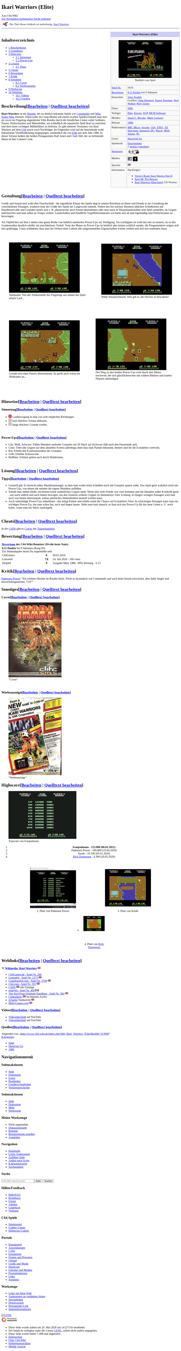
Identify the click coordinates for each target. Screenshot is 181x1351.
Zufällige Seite (16, 1157)
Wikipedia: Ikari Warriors (21, 968)
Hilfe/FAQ (14, 1194)
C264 (11, 1250)
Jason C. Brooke (137, 117)
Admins (12, 1204)
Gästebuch (14, 1207)
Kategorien (7, 1036)
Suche (5, 1174)
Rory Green (143, 103)
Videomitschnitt (17, 1016)
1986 (130, 122)
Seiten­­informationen (19, 1309)
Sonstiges (13, 1279)
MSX (167, 130)
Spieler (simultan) (139, 146)
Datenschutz (15, 1336)
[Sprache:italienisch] (37, 990)
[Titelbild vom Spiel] (145, 76)
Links (11, 1276)
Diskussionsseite (17, 1127)
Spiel (11, 1042)
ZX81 (160, 127)
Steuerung (117, 151)
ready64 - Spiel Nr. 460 (21, 990)
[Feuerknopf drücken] (10, 420)
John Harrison (146, 100)
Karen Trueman (163, 100)
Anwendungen (16, 1247)
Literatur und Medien (20, 1270)
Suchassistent (15, 1166)
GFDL (58, 1330)
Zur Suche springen (40, 18)
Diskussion (14, 1074)
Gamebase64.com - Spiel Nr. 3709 (27, 980)
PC (138, 133)
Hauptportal (15, 1244)
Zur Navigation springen (15, 18)
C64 (153, 127)
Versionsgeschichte (19, 1087)
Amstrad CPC (146, 130)
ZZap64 (12, 999)
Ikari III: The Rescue (146, 179)
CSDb (12, 528)
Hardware (14, 1266)
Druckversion (16, 1302)
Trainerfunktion (45, 528)
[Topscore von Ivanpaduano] (42, 837)
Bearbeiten (38, 106)
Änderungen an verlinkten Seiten (26, 1296)
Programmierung (17, 1273)
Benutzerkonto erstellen (21, 1134)
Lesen (11, 1078)
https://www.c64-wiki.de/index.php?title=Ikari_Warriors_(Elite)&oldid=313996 (64, 1033)
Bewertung (118, 92)
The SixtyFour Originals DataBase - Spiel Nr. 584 (36, 993)
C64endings (15, 996)
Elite (130, 113)
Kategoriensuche (17, 1163)
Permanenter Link (18, 1305)
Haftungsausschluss (19, 1343)
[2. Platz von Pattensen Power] (53, 907)
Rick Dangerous (82, 856)
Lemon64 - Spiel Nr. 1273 (23, 977)
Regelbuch (14, 1198)
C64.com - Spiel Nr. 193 (22, 984)
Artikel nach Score (18, 1160)
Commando (83, 113)
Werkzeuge (14, 1110)
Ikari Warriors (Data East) (149, 182)
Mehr (11, 1107)
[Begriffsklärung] (5, 25)
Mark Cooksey (155, 117)
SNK (130, 108)
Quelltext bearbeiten (69, 106)
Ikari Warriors (61, 24)
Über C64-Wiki (17, 1340)
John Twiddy (135, 97)
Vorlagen (13, 1210)
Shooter (31, 113)
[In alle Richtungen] (10, 416)
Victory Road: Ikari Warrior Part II (153, 175)
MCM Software (157, 113)
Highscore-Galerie (18, 1230)
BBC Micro (134, 127)
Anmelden (14, 1137)
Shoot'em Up (135, 138)
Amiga (131, 133)
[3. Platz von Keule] (128, 905)
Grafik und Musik (18, 1263)
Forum (12, 1201)
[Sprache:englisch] (129, 165)
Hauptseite (14, 1150)
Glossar (12, 1260)
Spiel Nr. (116, 87)
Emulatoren (14, 1254)
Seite (11, 1071)
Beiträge (13, 1130)
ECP (145, 113)
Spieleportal (15, 1224)
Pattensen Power (10, 578)
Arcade (145, 127)
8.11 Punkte (134, 92)
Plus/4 (159, 130)
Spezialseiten (15, 1299)
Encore (138, 113)
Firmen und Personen (20, 1257)
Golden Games (16, 1227)
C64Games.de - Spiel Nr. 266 (25, 974)
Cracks (28, 528)
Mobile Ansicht (17, 1346)
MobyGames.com (18, 1003)
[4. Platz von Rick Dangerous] (94, 930)
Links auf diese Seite (20, 1293)
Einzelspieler (135, 143)
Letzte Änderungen (19, 1154)
